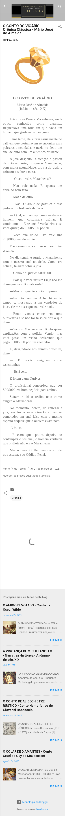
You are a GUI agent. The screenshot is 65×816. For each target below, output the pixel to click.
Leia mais (55, 640)
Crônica (16, 497)
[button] (60, 27)
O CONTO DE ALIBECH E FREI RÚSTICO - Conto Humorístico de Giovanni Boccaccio (28, 705)
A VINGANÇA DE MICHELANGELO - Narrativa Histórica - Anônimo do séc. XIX (27, 655)
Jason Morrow (42, 809)
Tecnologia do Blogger (34, 802)
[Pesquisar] (60, 7)
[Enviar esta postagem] (12, 490)
